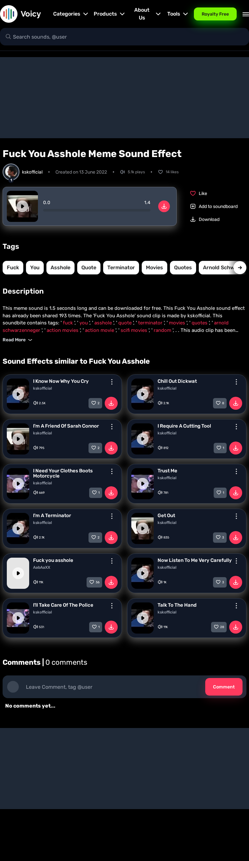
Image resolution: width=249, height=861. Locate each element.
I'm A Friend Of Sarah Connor (66, 426)
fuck (13, 267)
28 (222, 627)
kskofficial (42, 388)
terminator (121, 267)
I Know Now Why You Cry (61, 381)
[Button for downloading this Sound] (111, 403)
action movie (100, 330)
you (35, 267)
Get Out (166, 515)
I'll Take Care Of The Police (63, 605)
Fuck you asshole (53, 560)
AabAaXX (41, 567)
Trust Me (167, 470)
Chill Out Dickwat (177, 381)
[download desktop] (164, 206)
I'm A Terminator (52, 515)
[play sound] (22, 206)
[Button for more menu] (112, 382)
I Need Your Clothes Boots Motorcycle (63, 473)
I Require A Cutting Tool (184, 426)
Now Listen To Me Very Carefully (195, 560)
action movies (63, 330)
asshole (60, 267)
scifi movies (134, 330)
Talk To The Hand (177, 605)
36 (98, 582)
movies (154, 267)
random (163, 330)
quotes (183, 267)
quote (88, 267)
